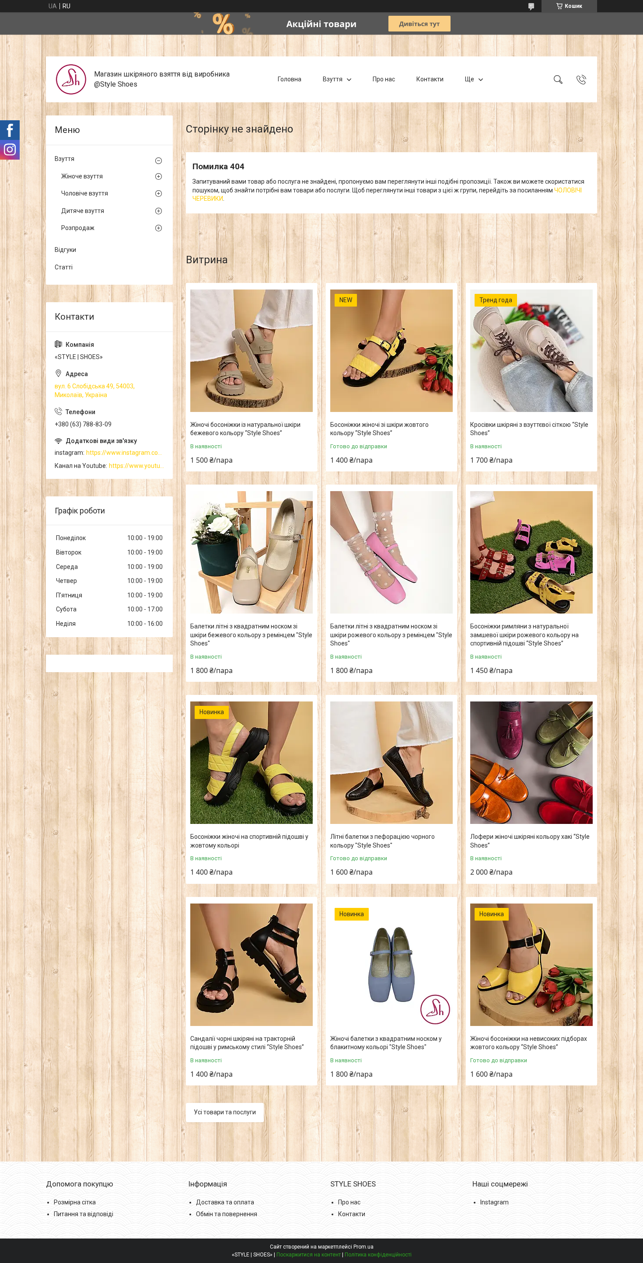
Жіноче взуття (82, 176)
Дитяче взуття (82, 210)
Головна (289, 79)
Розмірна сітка (75, 1202)
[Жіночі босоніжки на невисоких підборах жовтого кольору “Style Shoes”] (531, 965)
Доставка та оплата (225, 1202)
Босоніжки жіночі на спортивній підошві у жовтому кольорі (249, 841)
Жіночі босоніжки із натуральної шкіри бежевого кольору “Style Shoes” (245, 429)
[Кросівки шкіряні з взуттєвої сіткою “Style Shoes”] (531, 351)
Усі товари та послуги (225, 1112)
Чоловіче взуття (84, 193)
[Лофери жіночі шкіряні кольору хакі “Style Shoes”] (531, 762)
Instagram (494, 1202)
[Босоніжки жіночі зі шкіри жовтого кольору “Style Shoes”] (391, 351)
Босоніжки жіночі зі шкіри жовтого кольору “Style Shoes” (379, 429)
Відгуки (65, 249)
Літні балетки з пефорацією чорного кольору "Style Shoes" (382, 841)
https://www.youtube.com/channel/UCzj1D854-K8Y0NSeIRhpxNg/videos (136, 465)
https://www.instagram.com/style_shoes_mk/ (125, 452)
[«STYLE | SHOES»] (71, 79)
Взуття (332, 79)
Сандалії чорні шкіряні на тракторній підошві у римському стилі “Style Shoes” (247, 1043)
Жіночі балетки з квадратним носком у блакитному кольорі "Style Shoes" (386, 1043)
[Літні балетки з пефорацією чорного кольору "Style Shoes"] (391, 762)
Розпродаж (77, 227)
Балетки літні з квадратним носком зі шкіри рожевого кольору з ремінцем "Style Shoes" (391, 635)
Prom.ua (363, 1247)
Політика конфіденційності (378, 1255)
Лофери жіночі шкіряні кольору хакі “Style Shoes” (530, 841)
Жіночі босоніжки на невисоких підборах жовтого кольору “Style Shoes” (528, 1043)
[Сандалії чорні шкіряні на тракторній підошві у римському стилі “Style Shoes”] (251, 965)
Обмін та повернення (226, 1214)
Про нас (384, 79)
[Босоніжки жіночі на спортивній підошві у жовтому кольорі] (251, 762)
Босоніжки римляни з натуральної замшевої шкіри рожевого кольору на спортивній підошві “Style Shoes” (524, 635)
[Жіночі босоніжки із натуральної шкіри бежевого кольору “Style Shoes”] (251, 351)
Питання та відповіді (83, 1214)
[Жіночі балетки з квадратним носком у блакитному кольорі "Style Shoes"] (391, 965)
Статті (64, 267)
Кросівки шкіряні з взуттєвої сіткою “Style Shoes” (529, 429)
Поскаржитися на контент (308, 1255)
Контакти (430, 79)
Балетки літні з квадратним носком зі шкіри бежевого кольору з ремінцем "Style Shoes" (251, 635)
